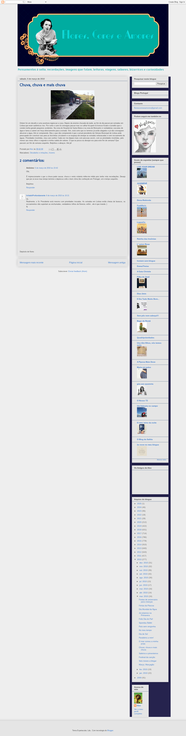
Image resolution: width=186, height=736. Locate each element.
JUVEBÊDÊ (142, 183)
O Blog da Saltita (145, 439)
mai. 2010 (144, 589)
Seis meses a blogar (147, 661)
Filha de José (143, 277)
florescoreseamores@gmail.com (148, 108)
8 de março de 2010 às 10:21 (57, 195)
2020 (139, 522)
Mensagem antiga (116, 262)
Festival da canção (147, 657)
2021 (139, 518)
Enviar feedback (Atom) (77, 271)
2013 (139, 548)
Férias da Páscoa (146, 605)
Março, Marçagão (146, 664)
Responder (30, 188)
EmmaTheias (143, 266)
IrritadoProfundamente (35, 195)
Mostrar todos (161, 460)
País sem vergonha (147, 626)
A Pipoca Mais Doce (146, 362)
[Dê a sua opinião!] (52, 149)
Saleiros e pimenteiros (148, 653)
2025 (139, 503)
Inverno (52, 153)
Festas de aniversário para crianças (148, 600)
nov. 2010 (143, 566)
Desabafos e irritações (39, 153)
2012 (139, 552)
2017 (139, 533)
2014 (139, 544)
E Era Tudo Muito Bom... (148, 299)
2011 (139, 556)
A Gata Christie (144, 271)
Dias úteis (141, 294)
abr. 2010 (143, 593)
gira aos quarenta (145, 384)
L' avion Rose (143, 244)
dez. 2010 (144, 563)
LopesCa (141, 222)
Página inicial (75, 262)
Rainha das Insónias (146, 239)
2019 (139, 526)
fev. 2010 (143, 669)
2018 (139, 530)
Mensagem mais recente (31, 262)
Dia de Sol (143, 634)
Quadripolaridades (145, 338)
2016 (139, 537)
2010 (139, 559)
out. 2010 (143, 570)
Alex (139, 705)
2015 (139, 541)
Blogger (110, 730)
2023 (139, 511)
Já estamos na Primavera (145, 614)
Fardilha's (141, 205)
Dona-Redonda (144, 200)
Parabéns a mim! (146, 638)
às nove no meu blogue (148, 445)
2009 (139, 678)
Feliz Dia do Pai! (146, 619)
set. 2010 (143, 574)
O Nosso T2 (142, 400)
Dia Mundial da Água (148, 609)
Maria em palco (144, 367)
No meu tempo (145, 630)
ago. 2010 (144, 577)
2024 (139, 507)
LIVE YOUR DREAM (146, 167)
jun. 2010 (143, 585)
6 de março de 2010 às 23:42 (46, 168)
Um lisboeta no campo (147, 406)
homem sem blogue (146, 261)
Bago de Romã (144, 321)
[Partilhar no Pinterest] (60, 149)
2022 (139, 515)
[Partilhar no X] (55, 149)
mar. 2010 (144, 596)
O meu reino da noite (146, 423)
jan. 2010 (143, 673)
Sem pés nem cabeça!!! (148, 316)
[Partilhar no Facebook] (58, 149)
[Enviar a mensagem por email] (50, 149)
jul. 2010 (143, 581)
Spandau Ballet (145, 623)
